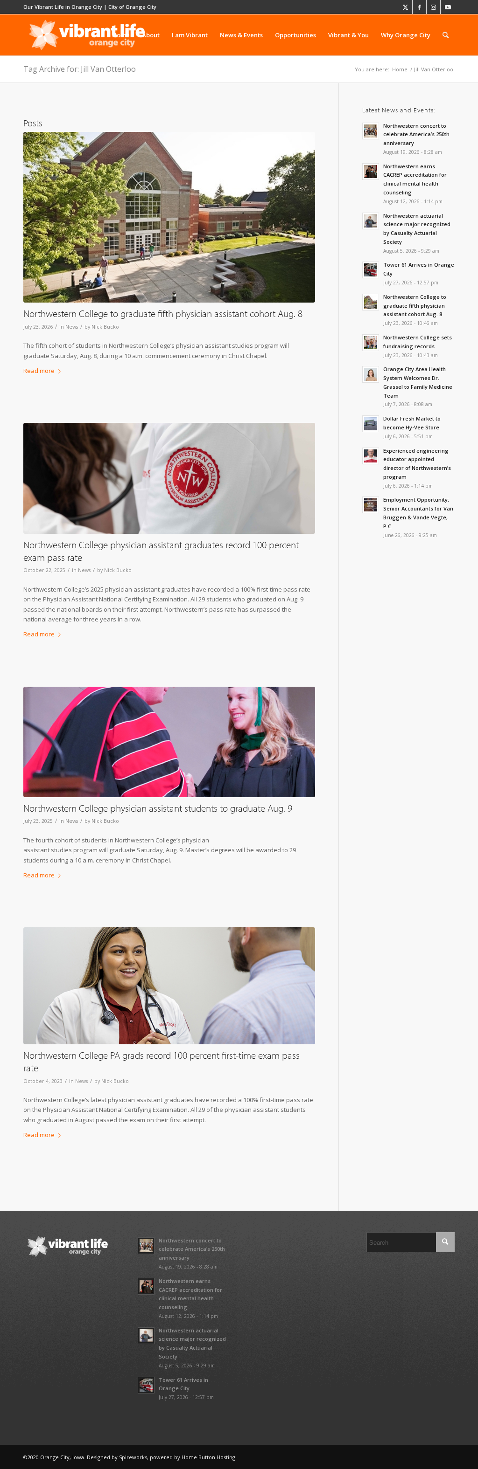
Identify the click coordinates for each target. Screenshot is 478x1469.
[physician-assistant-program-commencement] (169, 742)
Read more (39, 370)
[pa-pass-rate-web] (169, 985)
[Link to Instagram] (433, 7)
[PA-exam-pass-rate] (169, 478)
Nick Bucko (105, 327)
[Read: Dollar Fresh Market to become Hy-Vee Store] (370, 423)
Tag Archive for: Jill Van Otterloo (79, 69)
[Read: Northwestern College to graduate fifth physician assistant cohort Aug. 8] (370, 302)
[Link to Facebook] (419, 7)
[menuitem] (121, 34)
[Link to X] (405, 7)
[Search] (445, 34)
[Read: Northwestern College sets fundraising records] (370, 342)
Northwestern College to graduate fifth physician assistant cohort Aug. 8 (162, 313)
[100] (169, 217)
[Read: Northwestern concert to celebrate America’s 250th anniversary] (370, 131)
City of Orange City (132, 6)
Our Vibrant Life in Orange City (62, 6)
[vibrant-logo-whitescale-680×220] (86, 34)
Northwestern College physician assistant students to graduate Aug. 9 (157, 808)
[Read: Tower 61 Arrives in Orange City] (370, 270)
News (71, 327)
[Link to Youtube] (448, 7)
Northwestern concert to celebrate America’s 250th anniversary (416, 134)
